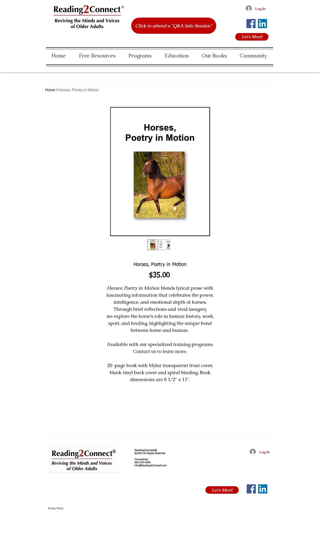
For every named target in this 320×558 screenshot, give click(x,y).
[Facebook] (251, 23)
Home (50, 90)
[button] (97, 53)
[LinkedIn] (262, 23)
